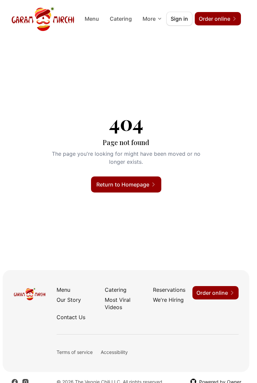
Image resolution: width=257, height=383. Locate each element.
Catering (121, 18)
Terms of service (75, 352)
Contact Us (71, 317)
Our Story (69, 299)
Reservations (169, 289)
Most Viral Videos (118, 303)
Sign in (179, 18)
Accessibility (114, 352)
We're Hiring (168, 299)
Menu (92, 18)
